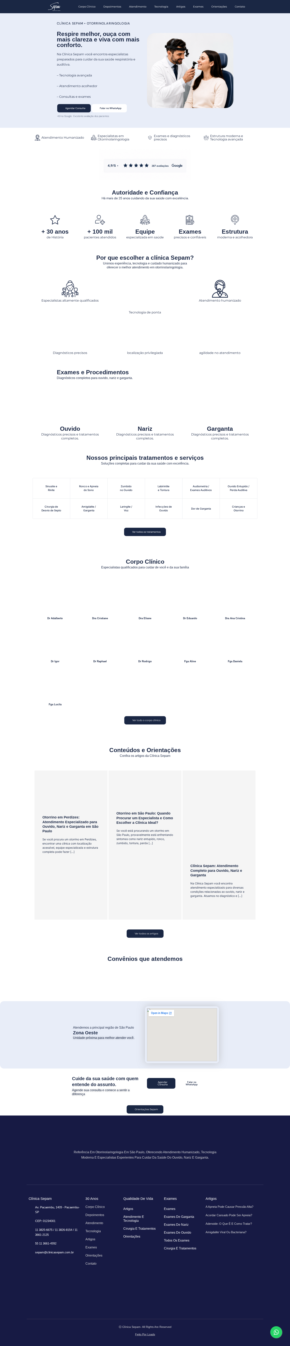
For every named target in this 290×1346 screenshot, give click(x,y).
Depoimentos (112, 6)
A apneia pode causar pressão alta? (229, 1206)
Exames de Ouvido (177, 1232)
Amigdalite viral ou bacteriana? (226, 1232)
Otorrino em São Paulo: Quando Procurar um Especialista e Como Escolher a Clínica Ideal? (144, 818)
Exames (198, 6)
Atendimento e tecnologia (133, 1218)
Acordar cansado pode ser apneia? (229, 1215)
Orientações (219, 6)
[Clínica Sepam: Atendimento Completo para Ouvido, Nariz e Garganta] (218, 819)
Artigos (180, 6)
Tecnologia (161, 6)
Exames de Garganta (179, 1216)
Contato (240, 6)
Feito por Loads (145, 1334)
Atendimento (137, 6)
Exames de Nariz (176, 1224)
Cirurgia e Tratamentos (139, 1228)
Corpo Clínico (86, 6)
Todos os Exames (176, 1240)
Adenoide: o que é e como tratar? (229, 1223)
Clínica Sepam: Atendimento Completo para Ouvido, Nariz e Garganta (216, 870)
